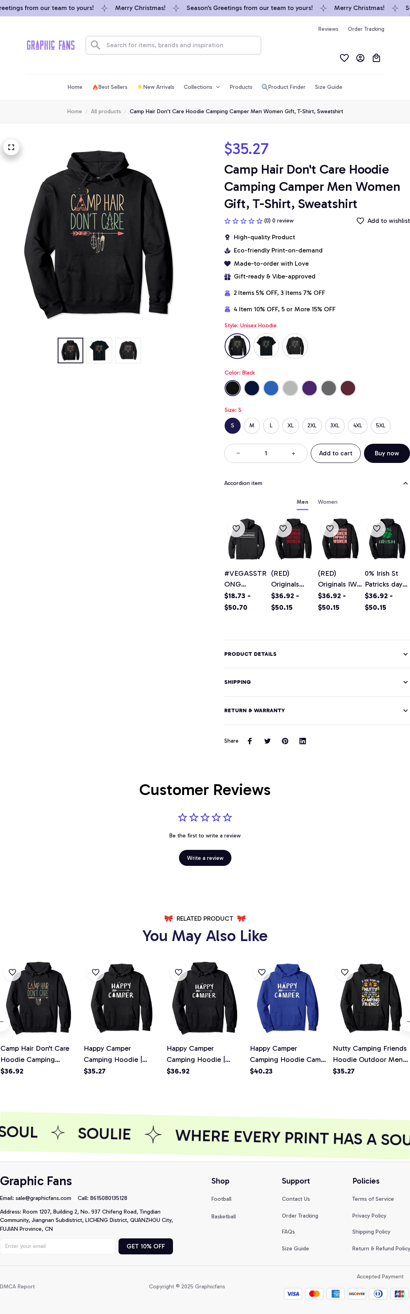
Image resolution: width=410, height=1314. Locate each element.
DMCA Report (17, 1286)
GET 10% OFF (146, 1246)
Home (74, 111)
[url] (47, 1198)
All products (106, 111)
